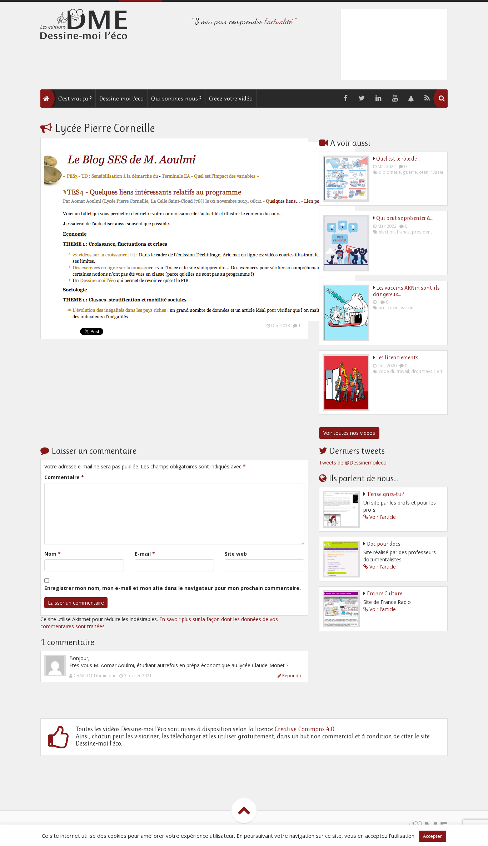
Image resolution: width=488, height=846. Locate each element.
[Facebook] (345, 98)
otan (423, 172)
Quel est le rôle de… (398, 158)
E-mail (145, 553)
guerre (410, 172)
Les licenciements (397, 357)
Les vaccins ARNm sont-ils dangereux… (406, 290)
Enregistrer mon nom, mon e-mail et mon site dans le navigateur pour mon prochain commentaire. (172, 588)
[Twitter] (361, 98)
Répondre (292, 675)
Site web (236, 553)
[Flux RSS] (427, 98)
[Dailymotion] (411, 98)
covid (393, 307)
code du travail (394, 371)
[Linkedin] (378, 98)
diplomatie (390, 172)
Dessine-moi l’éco (121, 98)
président (422, 232)
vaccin (407, 307)
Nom (52, 553)
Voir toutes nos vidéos (349, 432)
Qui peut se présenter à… (404, 218)
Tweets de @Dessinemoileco (353, 462)
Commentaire (64, 477)
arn (382, 307)
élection (387, 232)
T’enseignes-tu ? (385, 494)
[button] (441, 98)
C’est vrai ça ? (75, 98)
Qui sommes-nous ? (176, 98)
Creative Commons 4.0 (304, 729)
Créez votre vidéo (231, 98)
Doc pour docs (383, 543)
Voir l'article (382, 516)
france (403, 232)
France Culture (384, 593)
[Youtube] (394, 98)
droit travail (423, 371)
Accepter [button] (432, 836)
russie (436, 172)
